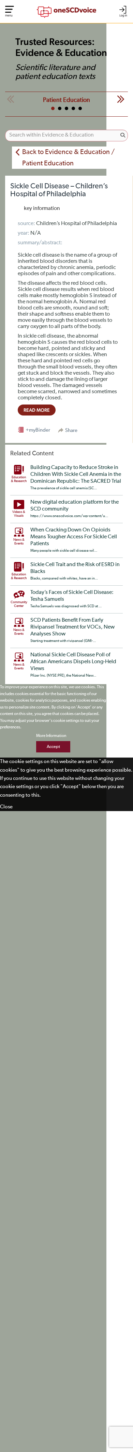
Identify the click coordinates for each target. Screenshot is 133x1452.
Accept (53, 747)
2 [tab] (59, 108)
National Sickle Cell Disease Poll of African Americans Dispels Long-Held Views (73, 661)
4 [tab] (73, 108)
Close (6, 806)
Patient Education (66, 100)
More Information (51, 736)
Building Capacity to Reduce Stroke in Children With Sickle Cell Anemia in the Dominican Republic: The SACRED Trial (75, 474)
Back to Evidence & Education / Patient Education (68, 158)
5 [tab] (80, 108)
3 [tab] (66, 108)
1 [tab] (53, 108)
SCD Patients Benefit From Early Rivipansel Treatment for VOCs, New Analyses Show (72, 627)
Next (120, 99)
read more (37, 410)
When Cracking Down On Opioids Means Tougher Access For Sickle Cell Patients (73, 537)
